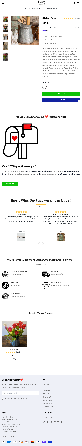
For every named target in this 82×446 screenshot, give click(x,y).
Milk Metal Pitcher (14, 349)
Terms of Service (48, 407)
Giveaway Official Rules (9, 431)
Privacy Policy (47, 404)
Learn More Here (10, 184)
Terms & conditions (21, 399)
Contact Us (46, 391)
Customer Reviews (8, 429)
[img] (41, 204)
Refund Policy (47, 400)
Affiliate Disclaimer (49, 394)
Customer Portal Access (9, 427)
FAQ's (44, 387)
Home (26, 8)
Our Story (46, 384)
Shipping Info (47, 397)
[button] (61, 100)
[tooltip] (79, 101)
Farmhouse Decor (37, 8)
